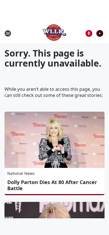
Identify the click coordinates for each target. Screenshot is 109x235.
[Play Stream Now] (99, 33)
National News (21, 173)
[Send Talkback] (89, 33)
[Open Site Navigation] (7, 33)
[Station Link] (54, 33)
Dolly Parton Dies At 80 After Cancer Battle (52, 185)
